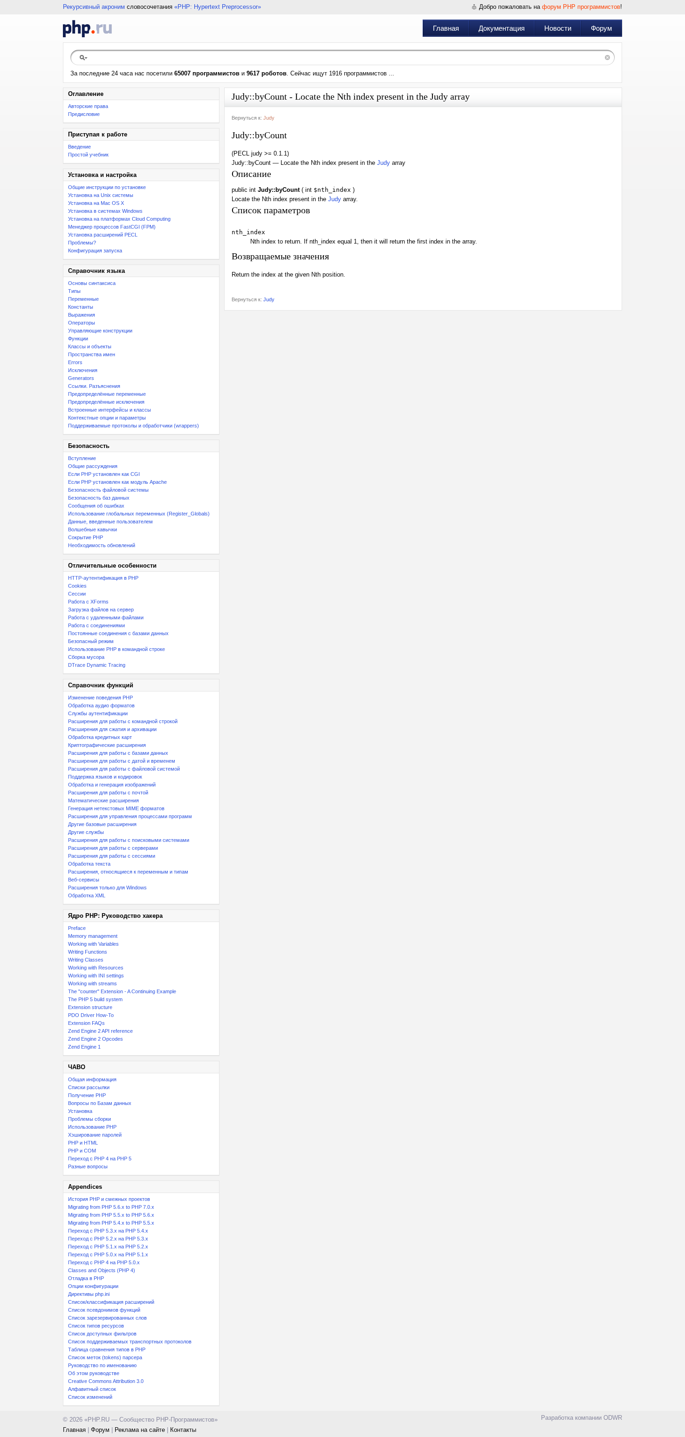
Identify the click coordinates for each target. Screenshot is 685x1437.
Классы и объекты (89, 346)
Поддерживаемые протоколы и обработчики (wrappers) (133, 425)
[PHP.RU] (87, 28)
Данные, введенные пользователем (110, 521)
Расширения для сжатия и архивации (112, 729)
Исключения (82, 370)
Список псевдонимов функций (104, 1310)
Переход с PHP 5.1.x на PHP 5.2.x (108, 1246)
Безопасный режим (91, 641)
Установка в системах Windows (105, 211)
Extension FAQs (86, 1023)
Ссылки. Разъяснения (94, 386)
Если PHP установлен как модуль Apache (117, 482)
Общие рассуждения (92, 466)
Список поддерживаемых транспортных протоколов (130, 1341)
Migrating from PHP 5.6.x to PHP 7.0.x (111, 1207)
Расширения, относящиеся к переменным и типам (128, 871)
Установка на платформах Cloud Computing (119, 219)
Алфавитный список (92, 1389)
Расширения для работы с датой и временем (121, 761)
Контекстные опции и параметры (107, 417)
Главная (446, 28)
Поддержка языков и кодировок (105, 777)
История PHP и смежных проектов (109, 1199)
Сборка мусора (86, 657)
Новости (557, 28)
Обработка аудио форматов (101, 705)
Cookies (77, 586)
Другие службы (86, 832)
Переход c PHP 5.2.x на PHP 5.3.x (108, 1238)
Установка (80, 1111)
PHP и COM (82, 1150)
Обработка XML (86, 895)
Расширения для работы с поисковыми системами (128, 840)
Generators (81, 378)
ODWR (612, 1417)
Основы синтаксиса (92, 283)
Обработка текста (89, 864)
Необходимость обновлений (101, 545)
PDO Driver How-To (91, 1015)
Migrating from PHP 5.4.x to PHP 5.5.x (111, 1223)
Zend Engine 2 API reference (100, 1031)
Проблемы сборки (89, 1119)
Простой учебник (88, 154)
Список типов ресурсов (96, 1326)
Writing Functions (87, 952)
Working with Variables (93, 944)
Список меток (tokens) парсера (105, 1357)
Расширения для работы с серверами (113, 848)
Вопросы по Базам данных (99, 1103)
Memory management (92, 936)
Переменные (83, 299)
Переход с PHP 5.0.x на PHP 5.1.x (108, 1254)
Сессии (77, 593)
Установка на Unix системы (100, 195)
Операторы (81, 322)
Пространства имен (91, 354)
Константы (80, 307)
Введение (79, 146)
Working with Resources (95, 967)
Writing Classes (85, 960)
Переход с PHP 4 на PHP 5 (99, 1158)
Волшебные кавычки (92, 529)
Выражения (81, 315)
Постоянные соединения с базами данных (118, 633)
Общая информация (92, 1079)
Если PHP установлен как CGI (104, 474)
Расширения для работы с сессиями (111, 856)
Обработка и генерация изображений (112, 784)
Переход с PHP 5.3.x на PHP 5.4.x (108, 1231)
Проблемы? (82, 242)
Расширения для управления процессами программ (130, 816)
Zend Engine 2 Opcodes (95, 1039)
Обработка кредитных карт (100, 737)
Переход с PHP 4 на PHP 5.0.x (104, 1262)
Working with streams (92, 983)
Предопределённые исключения (106, 402)
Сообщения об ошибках (96, 505)
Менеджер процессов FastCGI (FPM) (112, 227)
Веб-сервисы (83, 879)
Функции (78, 338)
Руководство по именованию (102, 1365)
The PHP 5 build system (95, 999)
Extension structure (90, 1007)
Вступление (82, 458)
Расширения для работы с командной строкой (123, 721)
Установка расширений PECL (102, 234)
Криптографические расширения (107, 745)
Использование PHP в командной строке (116, 649)
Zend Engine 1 (84, 1047)
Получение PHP (87, 1095)
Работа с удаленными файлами (106, 617)
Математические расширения (103, 800)
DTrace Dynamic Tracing (96, 665)
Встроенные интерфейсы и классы (109, 410)
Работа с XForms (88, 601)
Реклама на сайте (140, 1429)
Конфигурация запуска (95, 250)
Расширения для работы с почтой (108, 792)
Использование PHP (92, 1127)
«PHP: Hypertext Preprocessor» (217, 6)
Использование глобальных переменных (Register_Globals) (139, 513)
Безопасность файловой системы (108, 490)
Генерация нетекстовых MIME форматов (116, 808)
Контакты (183, 1429)
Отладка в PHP (86, 1278)
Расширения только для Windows (107, 887)
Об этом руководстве (93, 1373)
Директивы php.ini (89, 1294)
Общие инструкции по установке (107, 187)
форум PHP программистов (581, 6)
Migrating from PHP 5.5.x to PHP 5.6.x (111, 1215)
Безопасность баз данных (99, 498)
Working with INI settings (96, 975)
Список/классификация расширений (111, 1302)
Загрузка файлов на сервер (101, 609)
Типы (74, 291)
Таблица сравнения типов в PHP (106, 1349)
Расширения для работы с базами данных (118, 753)
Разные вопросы (88, 1166)
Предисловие (84, 114)
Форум (601, 28)
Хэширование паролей (95, 1135)
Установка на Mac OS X (96, 203)
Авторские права (88, 106)
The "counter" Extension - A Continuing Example (122, 991)
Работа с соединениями (96, 625)
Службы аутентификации (98, 713)
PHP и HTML (83, 1143)
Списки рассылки (89, 1087)
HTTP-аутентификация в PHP (103, 578)
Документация (502, 28)
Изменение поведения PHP (100, 697)
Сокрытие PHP (85, 537)
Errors (75, 362)
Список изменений (90, 1397)
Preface (77, 928)
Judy (268, 118)
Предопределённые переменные (107, 394)
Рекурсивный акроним (94, 6)
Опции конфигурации (93, 1286)
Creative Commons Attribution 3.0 (106, 1381)
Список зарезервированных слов (107, 1318)
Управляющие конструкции (100, 330)
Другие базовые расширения (102, 824)
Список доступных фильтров (102, 1333)
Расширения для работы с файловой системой (124, 769)
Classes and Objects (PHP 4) (101, 1270)
